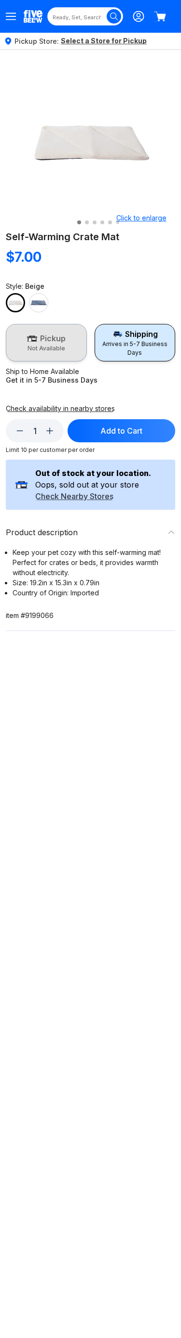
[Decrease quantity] (19, 430)
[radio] (46, 342)
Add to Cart (121, 431)
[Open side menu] (11, 16)
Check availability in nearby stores (60, 408)
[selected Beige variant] (15, 302)
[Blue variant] (38, 302)
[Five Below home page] (33, 16)
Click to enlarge (141, 218)
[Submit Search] (114, 16)
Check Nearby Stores (74, 496)
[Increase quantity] (49, 430)
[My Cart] (159, 16)
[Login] (138, 16)
